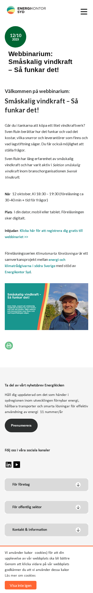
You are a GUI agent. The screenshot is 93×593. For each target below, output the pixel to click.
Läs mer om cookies (20, 576)
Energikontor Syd (18, 272)
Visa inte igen (20, 585)
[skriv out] (9, 345)
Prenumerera (21, 425)
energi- (54, 260)
